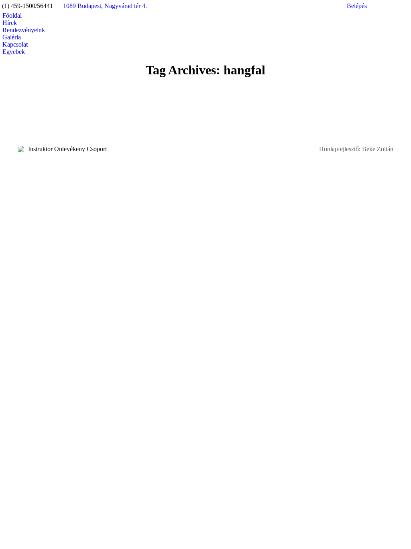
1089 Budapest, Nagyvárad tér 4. (105, 5)
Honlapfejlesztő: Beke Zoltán (356, 148)
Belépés (357, 5)
